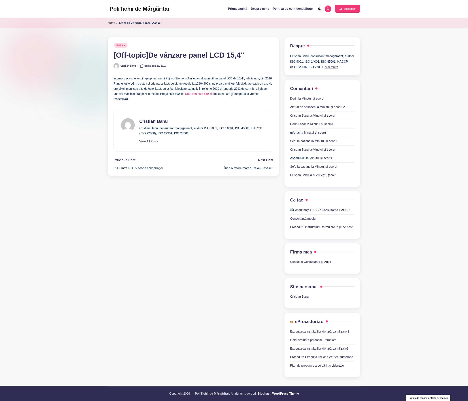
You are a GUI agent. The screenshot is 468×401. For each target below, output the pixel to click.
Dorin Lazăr (298, 124)
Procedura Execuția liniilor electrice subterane (321, 357)
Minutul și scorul (313, 98)
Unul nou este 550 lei (199, 93)
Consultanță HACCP (335, 210)
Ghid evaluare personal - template (313, 340)
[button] (347, 9)
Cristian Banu (153, 121)
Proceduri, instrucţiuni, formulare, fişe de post (321, 227)
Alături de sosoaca (303, 107)
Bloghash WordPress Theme (278, 393)
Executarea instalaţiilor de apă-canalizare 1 (319, 331)
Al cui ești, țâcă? (324, 175)
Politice (120, 45)
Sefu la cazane (300, 141)
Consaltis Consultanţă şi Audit (310, 262)
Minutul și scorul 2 (332, 107)
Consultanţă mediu (303, 218)
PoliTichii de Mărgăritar (140, 9)
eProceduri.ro (309, 321)
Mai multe (331, 67)
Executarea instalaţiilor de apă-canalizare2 (319, 348)
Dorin (293, 98)
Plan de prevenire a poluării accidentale (317, 365)
